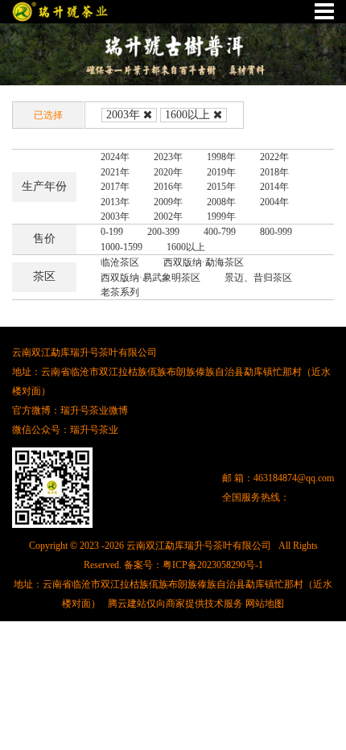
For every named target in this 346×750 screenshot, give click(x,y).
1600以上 (187, 115)
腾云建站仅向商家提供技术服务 (175, 603)
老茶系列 (120, 292)
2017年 (115, 186)
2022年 (274, 157)
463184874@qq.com (293, 478)
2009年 (168, 202)
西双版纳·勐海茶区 (203, 262)
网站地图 (264, 603)
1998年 (221, 157)
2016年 (168, 186)
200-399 (163, 231)
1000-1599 (121, 247)
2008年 (221, 202)
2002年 (168, 216)
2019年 (221, 172)
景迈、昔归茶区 (258, 277)
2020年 (168, 172)
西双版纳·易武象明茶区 (150, 277)
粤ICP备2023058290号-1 (213, 565)
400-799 (220, 231)
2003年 (123, 115)
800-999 (276, 231)
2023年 (168, 157)
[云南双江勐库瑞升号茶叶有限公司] (60, 12)
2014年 (274, 186)
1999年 (221, 216)
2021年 (115, 172)
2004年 (274, 202)
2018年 (274, 172)
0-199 (112, 231)
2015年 (221, 186)
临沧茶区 (120, 262)
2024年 (115, 157)
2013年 (115, 202)
